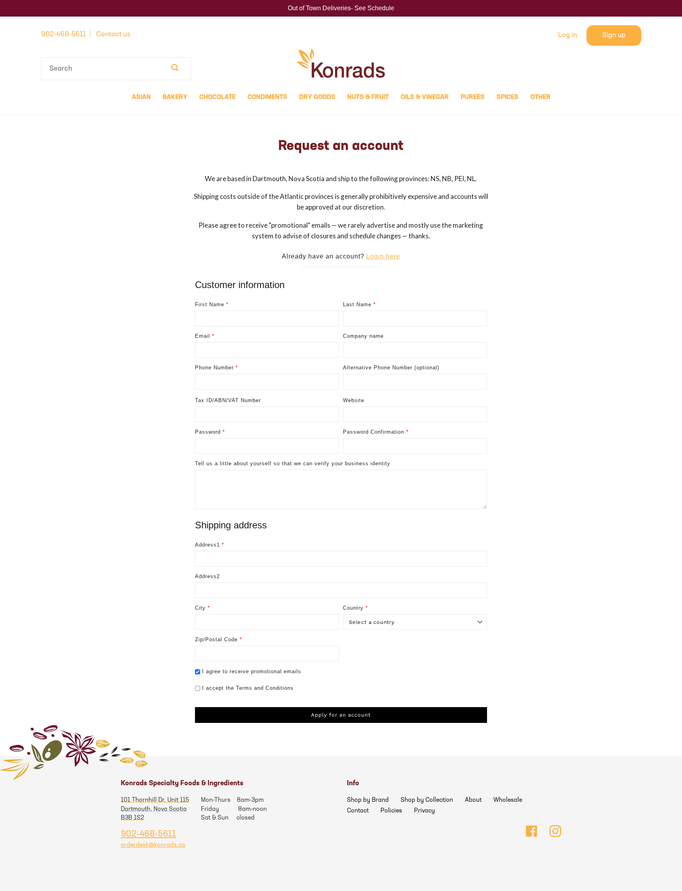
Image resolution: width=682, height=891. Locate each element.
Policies (391, 811)
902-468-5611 (63, 34)
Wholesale (507, 800)
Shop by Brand (368, 800)
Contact (358, 811)
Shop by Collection (427, 800)
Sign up (614, 35)
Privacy (424, 811)
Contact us (113, 34)
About (473, 800)
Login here (383, 256)
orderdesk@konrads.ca (153, 845)
